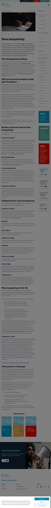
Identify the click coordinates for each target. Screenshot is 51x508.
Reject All (42, 502)
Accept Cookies (42, 498)
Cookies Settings (41, 505)
